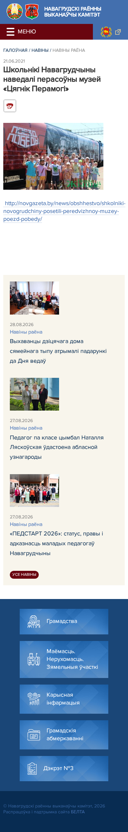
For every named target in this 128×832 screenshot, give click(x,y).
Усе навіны (24, 574)
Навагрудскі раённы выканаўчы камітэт (72, 12)
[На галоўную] (15, 11)
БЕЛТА (78, 812)
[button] (11, 32)
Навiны (40, 50)
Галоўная (15, 50)
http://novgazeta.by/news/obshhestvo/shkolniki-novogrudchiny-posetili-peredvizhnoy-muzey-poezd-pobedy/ (64, 211)
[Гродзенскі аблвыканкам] (110, 32)
